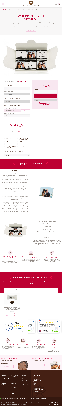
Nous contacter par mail (25, 381)
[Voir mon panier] (58, 3)
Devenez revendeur (13, 386)
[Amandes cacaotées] (12, 299)
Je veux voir (31, 30)
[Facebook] (50, 404)
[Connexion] (56, 3)
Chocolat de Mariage (13, 9)
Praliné (20, 141)
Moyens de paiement (3, 383)
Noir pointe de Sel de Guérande (11, 147)
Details (8, 315)
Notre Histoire (14, 379)
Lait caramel (9, 144)
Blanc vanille (22, 144)
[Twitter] (55, 404)
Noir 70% (8, 138)
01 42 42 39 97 (25, 384)
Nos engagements (14, 382)
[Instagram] (58, 404)
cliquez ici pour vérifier (42, 398)
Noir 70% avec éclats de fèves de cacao (24, 139)
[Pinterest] (52, 404)
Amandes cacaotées (12, 290)
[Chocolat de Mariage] (31, 4)
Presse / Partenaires (14, 392)
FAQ (23, 378)
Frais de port (4, 380)
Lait (7, 141)
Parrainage (13, 389)
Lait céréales (22, 146)
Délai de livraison (5, 378)
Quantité (36, 89)
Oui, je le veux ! (7, 366)
